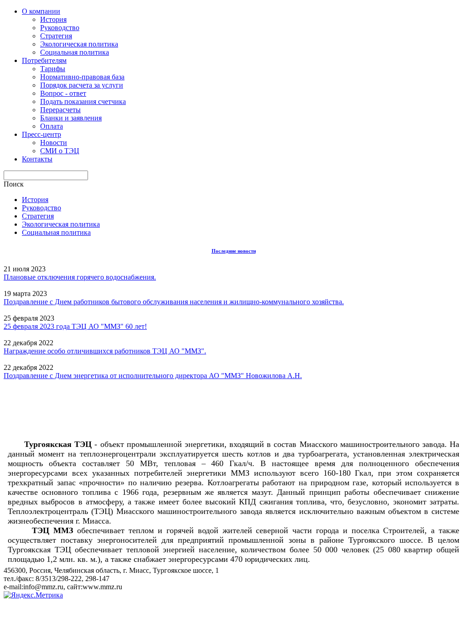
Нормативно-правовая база (82, 77)
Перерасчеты (60, 110)
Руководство (59, 27)
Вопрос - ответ (63, 93)
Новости (53, 142)
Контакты (37, 159)
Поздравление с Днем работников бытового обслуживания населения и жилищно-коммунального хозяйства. (174, 302)
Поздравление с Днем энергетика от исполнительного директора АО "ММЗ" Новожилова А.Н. (153, 375)
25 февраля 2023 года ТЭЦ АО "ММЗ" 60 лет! (75, 326)
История (53, 19)
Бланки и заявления (71, 118)
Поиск (14, 184)
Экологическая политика (79, 44)
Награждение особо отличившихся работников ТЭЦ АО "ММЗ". (105, 351)
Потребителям (44, 60)
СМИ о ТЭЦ (59, 151)
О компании (41, 11)
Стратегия (56, 36)
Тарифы (52, 69)
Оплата (51, 126)
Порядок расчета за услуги (81, 85)
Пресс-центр (41, 134)
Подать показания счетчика (83, 101)
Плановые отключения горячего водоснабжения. (80, 277)
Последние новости (234, 251)
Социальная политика (74, 52)
